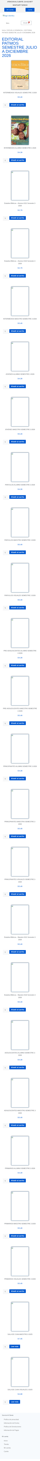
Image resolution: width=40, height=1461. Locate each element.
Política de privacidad (11, 1419)
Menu (7, 23)
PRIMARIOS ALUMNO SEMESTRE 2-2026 (20, 1168)
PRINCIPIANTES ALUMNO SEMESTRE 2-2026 (20, 766)
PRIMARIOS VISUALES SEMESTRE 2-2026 (20, 1279)
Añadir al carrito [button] (17, 105)
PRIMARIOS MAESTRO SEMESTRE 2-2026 (20, 1224)
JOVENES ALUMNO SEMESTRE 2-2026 (20, 374)
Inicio (4, 30)
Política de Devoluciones (12, 1426)
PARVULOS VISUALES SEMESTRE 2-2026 (20, 595)
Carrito (6, 1451)
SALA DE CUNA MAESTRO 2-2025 (20, 1334)
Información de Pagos (11, 1430)
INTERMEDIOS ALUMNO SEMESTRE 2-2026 (20, 148)
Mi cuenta (7, 1448)
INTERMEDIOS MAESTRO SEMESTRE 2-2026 (20, 319)
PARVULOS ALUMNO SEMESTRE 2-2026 (20, 485)
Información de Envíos (11, 1423)
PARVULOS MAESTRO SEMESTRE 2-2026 (20, 540)
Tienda (6, 1444)
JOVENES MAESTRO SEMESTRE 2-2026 (20, 429)
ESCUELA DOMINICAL (15, 30)
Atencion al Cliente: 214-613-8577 (20, 2)
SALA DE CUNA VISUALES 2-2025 (20, 1389)
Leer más (14, 1346)
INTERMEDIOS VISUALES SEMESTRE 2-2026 (20, 92)
